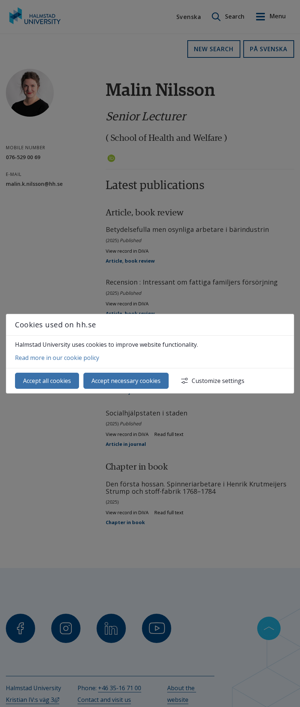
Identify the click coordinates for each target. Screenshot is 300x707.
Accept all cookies (47, 381)
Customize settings (218, 381)
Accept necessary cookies (126, 381)
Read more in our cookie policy (57, 358)
